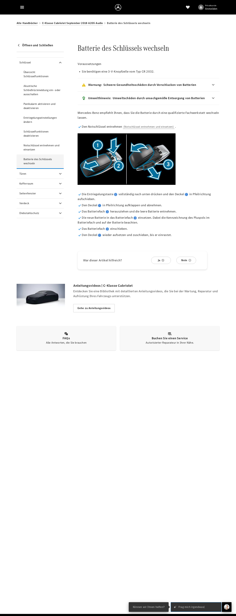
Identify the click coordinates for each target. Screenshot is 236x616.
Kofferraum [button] (26, 183)
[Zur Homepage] (118, 7)
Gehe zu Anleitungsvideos (94, 308)
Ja (159, 260)
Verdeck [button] (24, 203)
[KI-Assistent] (226, 607)
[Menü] (22, 7)
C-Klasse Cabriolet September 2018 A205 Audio (72, 23)
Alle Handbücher (27, 23)
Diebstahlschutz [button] (29, 213)
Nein (184, 260)
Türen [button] (22, 174)
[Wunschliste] (188, 7)
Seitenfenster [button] (27, 193)
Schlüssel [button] (25, 62)
